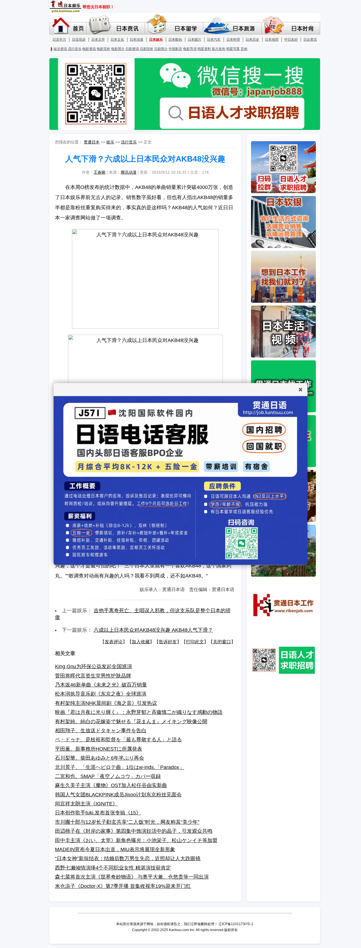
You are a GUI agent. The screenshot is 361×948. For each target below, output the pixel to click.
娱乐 (110, 142)
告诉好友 (168, 641)
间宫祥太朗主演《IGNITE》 (86, 804)
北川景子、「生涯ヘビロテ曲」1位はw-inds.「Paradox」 (119, 767)
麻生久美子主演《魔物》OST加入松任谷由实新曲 (111, 785)
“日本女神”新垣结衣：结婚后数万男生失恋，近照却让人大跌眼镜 (128, 858)
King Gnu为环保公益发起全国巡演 (93, 666)
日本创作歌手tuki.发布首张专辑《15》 (98, 813)
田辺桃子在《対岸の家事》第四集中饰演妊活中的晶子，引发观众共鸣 (133, 831)
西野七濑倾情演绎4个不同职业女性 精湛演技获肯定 (113, 868)
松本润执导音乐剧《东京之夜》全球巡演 (100, 694)
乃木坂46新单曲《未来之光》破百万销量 (101, 685)
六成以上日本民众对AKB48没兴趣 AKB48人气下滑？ (153, 630)
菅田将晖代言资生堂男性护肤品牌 (93, 676)
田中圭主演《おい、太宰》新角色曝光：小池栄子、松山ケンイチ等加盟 (136, 840)
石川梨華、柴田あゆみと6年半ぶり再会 (99, 758)
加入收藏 (141, 641)
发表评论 (114, 641)
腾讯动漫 (129, 172)
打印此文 (195, 641)
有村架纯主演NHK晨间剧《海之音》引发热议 (106, 703)
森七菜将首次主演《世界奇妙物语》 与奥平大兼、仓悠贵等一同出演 (132, 877)
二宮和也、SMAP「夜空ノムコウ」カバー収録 (108, 776)
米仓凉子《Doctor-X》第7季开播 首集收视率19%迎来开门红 (123, 886)
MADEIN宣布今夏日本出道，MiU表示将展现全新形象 (115, 849)
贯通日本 (92, 142)
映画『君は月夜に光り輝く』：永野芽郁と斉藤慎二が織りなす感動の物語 (139, 712)
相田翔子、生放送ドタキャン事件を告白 (100, 730)
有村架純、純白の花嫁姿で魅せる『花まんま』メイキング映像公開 (131, 721)
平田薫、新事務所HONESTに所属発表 (98, 749)
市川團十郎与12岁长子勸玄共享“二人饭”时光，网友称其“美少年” (127, 822)
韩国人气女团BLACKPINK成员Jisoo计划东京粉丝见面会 (118, 794)
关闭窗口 (222, 641)
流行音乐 (129, 142)
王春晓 (99, 172)
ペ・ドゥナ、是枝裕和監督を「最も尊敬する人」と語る (118, 739)
